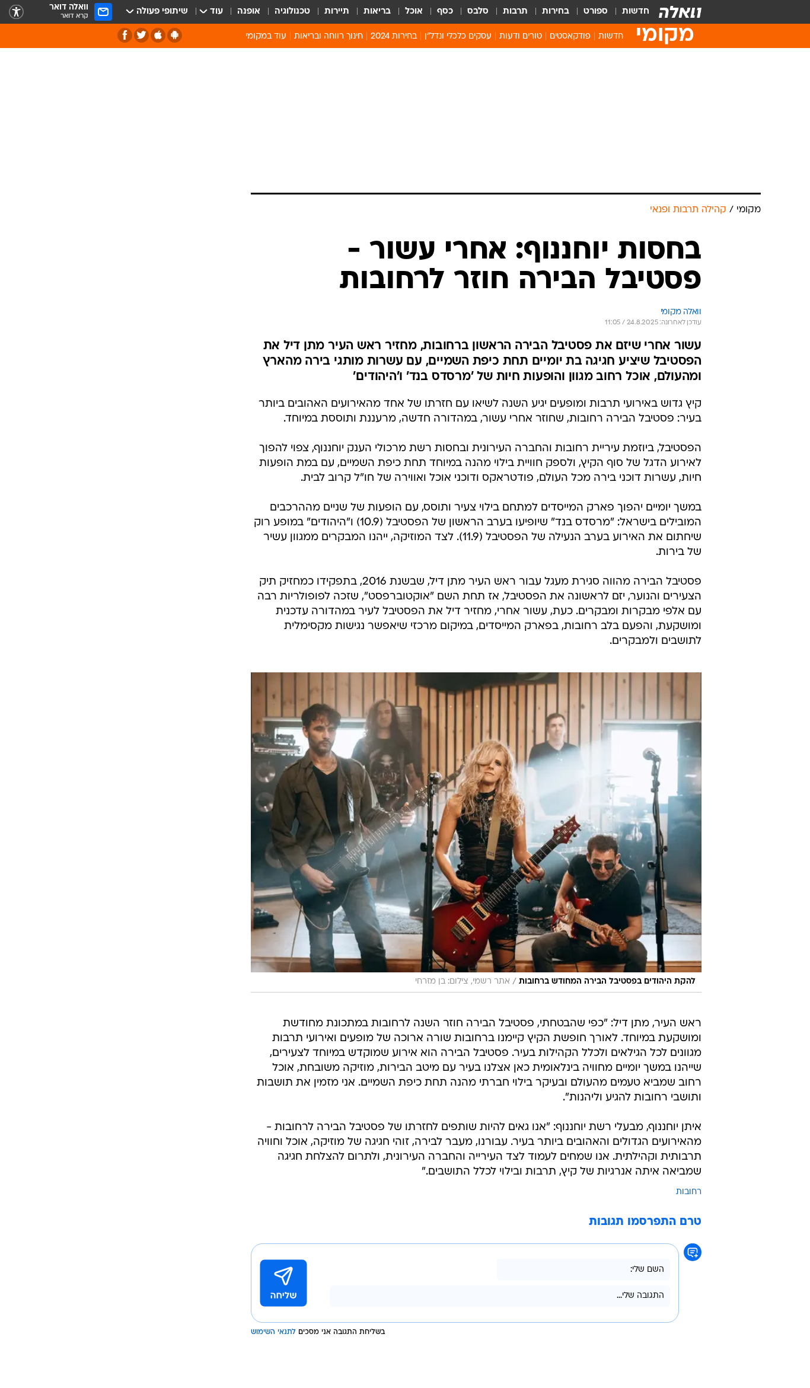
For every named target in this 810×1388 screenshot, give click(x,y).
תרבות (515, 11)
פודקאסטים (570, 36)
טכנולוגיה (292, 11)
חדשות (635, 11)
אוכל (414, 11)
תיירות (336, 11)
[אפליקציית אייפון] (158, 35)
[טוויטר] (141, 35)
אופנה (248, 11)
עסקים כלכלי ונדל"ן (458, 36)
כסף (445, 11)
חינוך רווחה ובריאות (328, 36)
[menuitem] (628, 11)
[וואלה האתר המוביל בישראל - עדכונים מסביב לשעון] (680, 12)
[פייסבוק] (124, 35)
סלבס (478, 11)
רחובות (688, 1192)
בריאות (377, 11)
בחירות (555, 11)
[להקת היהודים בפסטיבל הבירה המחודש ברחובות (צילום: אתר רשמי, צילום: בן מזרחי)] (476, 832)
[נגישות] (16, 12)
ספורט (595, 11)
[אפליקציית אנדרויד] (174, 35)
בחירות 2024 (394, 36)
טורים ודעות (520, 36)
